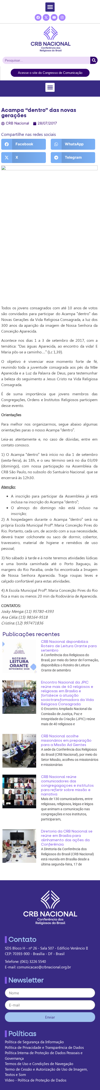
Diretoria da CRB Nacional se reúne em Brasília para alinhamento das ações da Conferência (66, 838)
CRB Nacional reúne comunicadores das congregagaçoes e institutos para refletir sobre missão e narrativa (67, 785)
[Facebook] (38, 17)
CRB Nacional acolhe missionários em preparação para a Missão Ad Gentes (66, 740)
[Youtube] (54, 17)
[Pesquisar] (94, 60)
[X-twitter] (46, 17)
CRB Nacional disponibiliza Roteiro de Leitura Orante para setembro (69, 646)
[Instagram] (62, 17)
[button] (50, 7)
